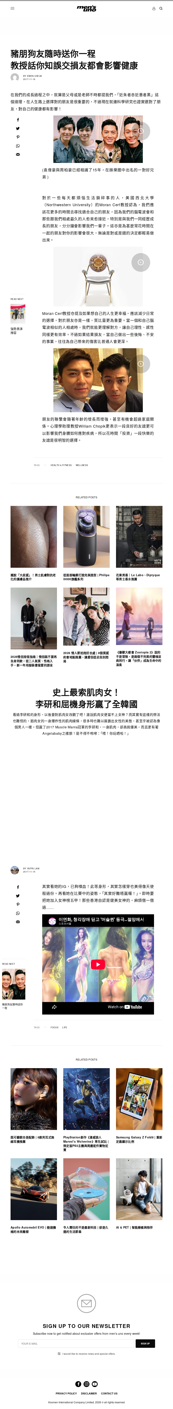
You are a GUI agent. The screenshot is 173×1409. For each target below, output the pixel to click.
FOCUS (54, 1027)
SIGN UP (145, 1343)
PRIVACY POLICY (66, 1393)
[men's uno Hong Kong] (86, 8)
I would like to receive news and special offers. (88, 1353)
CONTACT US (109, 1393)
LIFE (64, 1027)
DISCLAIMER (89, 1393)
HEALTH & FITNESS (61, 465)
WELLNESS (82, 465)
